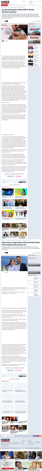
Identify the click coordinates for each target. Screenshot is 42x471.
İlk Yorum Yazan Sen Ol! (15, 184)
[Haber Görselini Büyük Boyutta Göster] (14, 32)
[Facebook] (33, 436)
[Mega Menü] (40, 1)
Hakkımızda (23, 440)
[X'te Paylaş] (7, 21)
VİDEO (35, 1)
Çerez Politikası (31, 444)
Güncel (6, 7)
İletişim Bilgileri (37, 442)
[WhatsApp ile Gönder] (25, 182)
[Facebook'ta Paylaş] (5, 21)
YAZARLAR (31, 1)
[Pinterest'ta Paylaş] (24, 182)
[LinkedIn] (37, 436)
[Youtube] (38, 436)
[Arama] (38, 1)
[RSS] (40, 436)
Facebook (11, 176)
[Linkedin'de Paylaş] (22, 182)
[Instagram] (35, 436)
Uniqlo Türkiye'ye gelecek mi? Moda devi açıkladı (17, 5)
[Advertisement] (14, 48)
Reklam (22, 443)
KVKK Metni (37, 441)
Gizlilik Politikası (31, 442)
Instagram (19, 176)
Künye (22, 442)
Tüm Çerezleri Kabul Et (8, 468)
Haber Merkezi (24, 180)
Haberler (3, 7)
